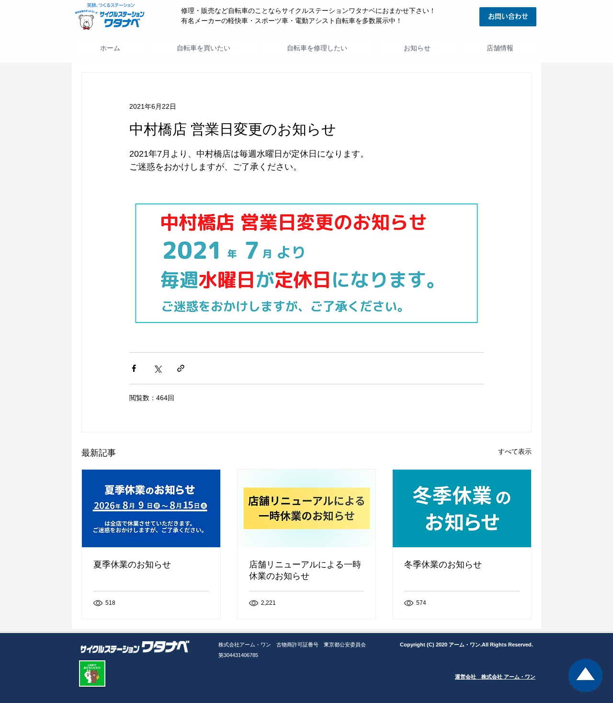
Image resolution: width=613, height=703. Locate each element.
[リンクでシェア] (180, 368)
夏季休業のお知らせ (132, 564)
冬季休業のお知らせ (443, 564)
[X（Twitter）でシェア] (157, 368)
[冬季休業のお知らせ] (462, 508)
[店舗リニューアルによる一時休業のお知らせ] (307, 508)
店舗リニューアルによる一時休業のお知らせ (305, 570)
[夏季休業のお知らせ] (151, 508)
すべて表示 (515, 451)
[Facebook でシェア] (133, 368)
